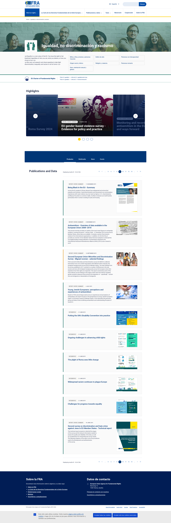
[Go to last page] (140, 171)
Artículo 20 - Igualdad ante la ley (79, 77)
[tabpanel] (85, 115)
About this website (110, 507)
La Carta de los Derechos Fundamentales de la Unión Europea (47, 489)
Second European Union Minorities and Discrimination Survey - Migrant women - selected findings (90, 258)
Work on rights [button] (31, 13)
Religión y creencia (101, 63)
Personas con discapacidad (130, 57)
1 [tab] (79, 139)
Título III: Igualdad (64, 77)
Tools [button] (107, 13)
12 (128, 171)
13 (131, 171)
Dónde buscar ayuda (34, 492)
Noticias (30, 494)
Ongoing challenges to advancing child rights (86, 338)
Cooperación (129, 13)
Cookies (126, 507)
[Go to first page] (99, 171)
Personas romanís (127, 63)
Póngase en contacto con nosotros (98, 492)
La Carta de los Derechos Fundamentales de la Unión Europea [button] (61, 13)
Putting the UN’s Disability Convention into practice (89, 316)
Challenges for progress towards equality (85, 404)
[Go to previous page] (102, 171)
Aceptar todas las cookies (102, 515)
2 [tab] (83, 139)
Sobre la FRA (140, 13)
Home (27, 19)
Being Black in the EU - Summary (81, 187)
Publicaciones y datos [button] (93, 13)
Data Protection (133, 507)
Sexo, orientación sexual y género (78, 68)
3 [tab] (87, 139)
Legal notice (119, 507)
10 (123, 171)
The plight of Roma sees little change (83, 360)
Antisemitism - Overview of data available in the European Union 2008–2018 (87, 226)
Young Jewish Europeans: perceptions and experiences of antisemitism (85, 291)
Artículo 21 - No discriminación (79, 79)
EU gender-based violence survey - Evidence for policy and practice (83, 127)
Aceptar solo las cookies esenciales (125, 515)
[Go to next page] (137, 171)
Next (135, 116)
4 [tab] (91, 139)
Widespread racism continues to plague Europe (87, 382)
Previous (35, 116)
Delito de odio (100, 57)
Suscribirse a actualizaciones (37, 497)
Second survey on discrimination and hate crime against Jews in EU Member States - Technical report (90, 427)
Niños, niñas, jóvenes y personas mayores (80, 58)
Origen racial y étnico (76, 63)
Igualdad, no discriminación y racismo (40, 19)
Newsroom (117, 13)
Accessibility (142, 507)
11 (125, 171)
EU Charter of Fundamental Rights (43, 78)
